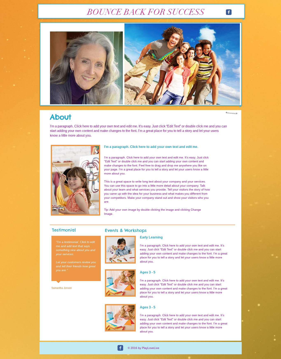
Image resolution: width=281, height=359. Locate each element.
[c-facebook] (229, 12)
